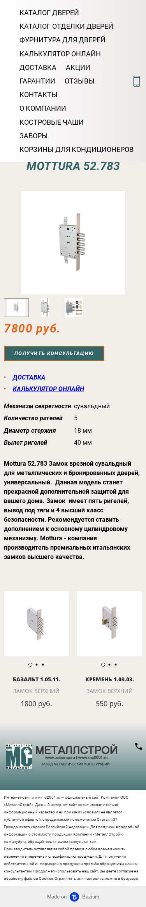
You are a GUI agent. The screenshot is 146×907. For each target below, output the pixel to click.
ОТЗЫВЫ (80, 81)
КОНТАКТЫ (38, 95)
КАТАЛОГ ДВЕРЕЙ (49, 13)
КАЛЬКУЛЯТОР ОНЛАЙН (60, 54)
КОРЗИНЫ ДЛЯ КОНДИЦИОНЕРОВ (76, 149)
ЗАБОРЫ (33, 136)
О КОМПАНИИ (42, 108)
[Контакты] (136, 81)
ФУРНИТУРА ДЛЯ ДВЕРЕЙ (62, 40)
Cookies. (46, 878)
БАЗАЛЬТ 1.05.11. (36, 679)
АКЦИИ (78, 67)
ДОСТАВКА (37, 67)
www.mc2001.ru (46, 797)
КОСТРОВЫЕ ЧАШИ (51, 122)
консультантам (82, 841)
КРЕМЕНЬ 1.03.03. (109, 679)
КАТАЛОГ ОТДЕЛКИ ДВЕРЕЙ (66, 26)
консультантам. (18, 871)
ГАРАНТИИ (37, 81)
